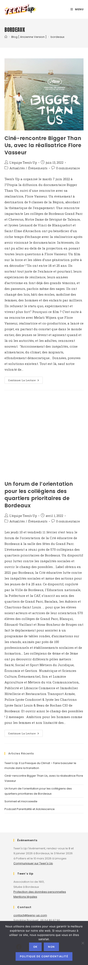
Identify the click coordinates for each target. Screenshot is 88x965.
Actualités (17, 168)
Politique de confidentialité (44, 956)
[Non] (83, 943)
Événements (37, 168)
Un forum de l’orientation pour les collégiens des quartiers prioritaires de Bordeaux (38, 494)
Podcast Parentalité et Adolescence (29, 809)
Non (51, 946)
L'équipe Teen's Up (23, 163)
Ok (35, 946)
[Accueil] (5, 37)
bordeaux (57, 37)
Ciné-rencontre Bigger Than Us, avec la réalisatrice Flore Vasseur (42, 145)
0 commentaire (68, 168)
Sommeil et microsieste (20, 801)
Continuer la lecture (25, 381)
